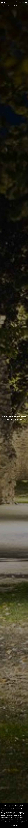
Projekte (3, 6)
